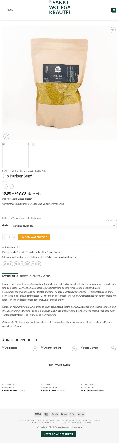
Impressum (95, 420)
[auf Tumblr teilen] (38, 263)
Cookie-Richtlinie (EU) (80, 422)
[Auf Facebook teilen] (10, 263)
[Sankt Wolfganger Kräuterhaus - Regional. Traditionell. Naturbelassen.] (59, 10)
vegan (55, 257)
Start (5, 171)
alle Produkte (37, 171)
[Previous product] (11, 186)
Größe (5, 225)
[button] (7, 10)
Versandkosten (25, 198)
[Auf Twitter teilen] (16, 263)
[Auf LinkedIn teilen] (33, 263)
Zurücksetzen (110, 220)
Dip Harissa (8, 387)
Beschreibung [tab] (10, 276)
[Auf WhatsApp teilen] (5, 263)
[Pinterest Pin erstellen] (27, 263)
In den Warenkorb (34, 237)
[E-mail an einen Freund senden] (21, 263)
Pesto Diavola (87, 387)
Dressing (19, 257)
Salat (49, 257)
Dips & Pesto (18, 171)
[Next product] (5, 186)
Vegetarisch (64, 257)
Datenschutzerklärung (31, 420)
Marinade (42, 257)
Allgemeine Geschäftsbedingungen (46, 422)
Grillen (34, 257)
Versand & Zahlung (76, 420)
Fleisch (27, 257)
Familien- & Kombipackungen (51, 252)
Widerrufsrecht (55, 420)
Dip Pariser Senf (49, 387)
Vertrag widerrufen (58, 434)
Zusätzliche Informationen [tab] (35, 276)
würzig (73, 257)
